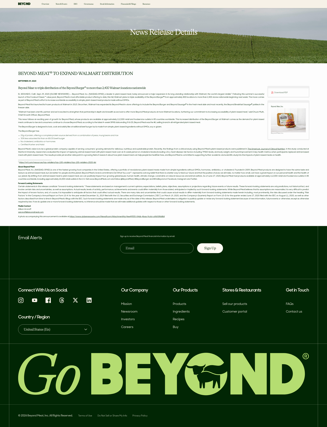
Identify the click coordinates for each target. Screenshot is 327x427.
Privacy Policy (140, 416)
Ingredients (181, 311)
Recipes (178, 319)
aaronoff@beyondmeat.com (31, 212)
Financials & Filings (128, 4)
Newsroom (129, 311)
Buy (176, 327)
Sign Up (210, 248)
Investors (128, 319)
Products (179, 304)
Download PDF (281, 93)
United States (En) (37, 329)
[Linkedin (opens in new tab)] (89, 303)
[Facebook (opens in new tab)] (48, 303)
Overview (45, 4)
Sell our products (234, 304)
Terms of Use (85, 416)
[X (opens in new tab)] (75, 303)
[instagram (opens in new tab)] (21, 303)
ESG (75, 4)
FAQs (290, 304)
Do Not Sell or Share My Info (112, 416)
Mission (126, 304)
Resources (146, 4)
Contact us (294, 311)
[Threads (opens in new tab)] (62, 303)
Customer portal (234, 311)
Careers (127, 327)
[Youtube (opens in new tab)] (34, 303)
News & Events (61, 4)
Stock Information (107, 4)
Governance (89, 4)
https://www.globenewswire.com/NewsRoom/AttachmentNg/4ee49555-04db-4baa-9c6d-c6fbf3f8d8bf (117, 217)
